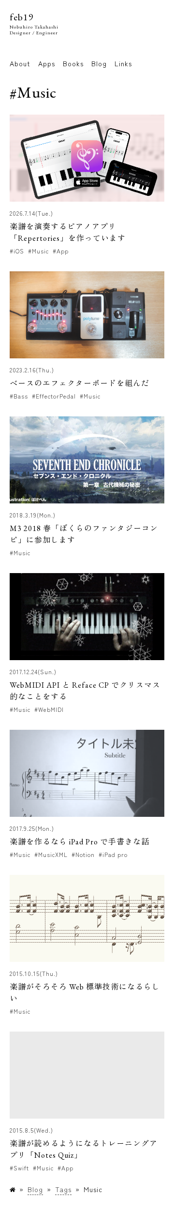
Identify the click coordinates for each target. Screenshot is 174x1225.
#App (61, 251)
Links (123, 63)
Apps (46, 63)
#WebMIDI (49, 709)
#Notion (83, 854)
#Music (38, 251)
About (20, 63)
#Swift (19, 1168)
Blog (99, 63)
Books (73, 63)
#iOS (17, 251)
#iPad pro (113, 854)
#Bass (19, 396)
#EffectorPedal (54, 396)
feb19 (22, 17)
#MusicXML (51, 854)
